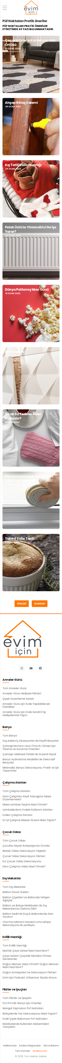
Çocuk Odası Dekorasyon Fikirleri (23, 856)
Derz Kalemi (14, 351)
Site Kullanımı (51, 1045)
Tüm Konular (22, 1051)
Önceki (21, 603)
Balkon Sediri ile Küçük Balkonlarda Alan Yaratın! (27, 915)
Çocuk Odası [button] (11, 832)
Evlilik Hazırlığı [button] (12, 937)
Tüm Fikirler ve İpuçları (17, 998)
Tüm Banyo (9, 735)
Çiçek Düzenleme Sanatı (18, 698)
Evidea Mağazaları (30, 1045)
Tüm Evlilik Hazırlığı (14, 945)
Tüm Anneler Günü (14, 688)
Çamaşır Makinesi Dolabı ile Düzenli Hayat (29, 754)
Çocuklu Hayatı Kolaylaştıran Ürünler (26, 845)
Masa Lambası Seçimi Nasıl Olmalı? (24, 804)
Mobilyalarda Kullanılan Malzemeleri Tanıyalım (25, 1025)
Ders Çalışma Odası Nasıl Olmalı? (23, 866)
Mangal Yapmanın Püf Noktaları (22, 1008)
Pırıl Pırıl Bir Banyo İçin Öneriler (22, 1003)
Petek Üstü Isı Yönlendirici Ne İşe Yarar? (30, 229)
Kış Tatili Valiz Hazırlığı (23, 165)
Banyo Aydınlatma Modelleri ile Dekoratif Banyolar (28, 761)
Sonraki (39, 603)
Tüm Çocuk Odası (13, 840)
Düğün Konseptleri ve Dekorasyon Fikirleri (29, 972)
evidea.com (40, 1051)
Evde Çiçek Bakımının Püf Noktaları (24, 1018)
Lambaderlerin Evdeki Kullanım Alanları (27, 809)
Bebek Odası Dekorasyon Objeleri (24, 850)
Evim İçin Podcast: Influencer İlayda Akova (29, 977)
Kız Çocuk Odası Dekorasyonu (21, 861)
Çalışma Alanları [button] (14, 783)
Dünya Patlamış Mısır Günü (27, 289)
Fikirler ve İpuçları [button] (14, 989)
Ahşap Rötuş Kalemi (21, 102)
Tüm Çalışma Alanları (16, 791)
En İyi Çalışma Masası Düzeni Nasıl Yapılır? (29, 820)
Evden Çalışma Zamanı (17, 815)
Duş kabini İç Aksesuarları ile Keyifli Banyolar (30, 740)
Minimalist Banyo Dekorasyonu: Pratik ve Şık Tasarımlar (30, 769)
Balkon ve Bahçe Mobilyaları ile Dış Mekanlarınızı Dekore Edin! (24, 907)
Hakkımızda (10, 1045)
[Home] (31, 8)
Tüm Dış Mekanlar (14, 886)
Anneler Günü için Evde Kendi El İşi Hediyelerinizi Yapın (24, 714)
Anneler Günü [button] (12, 680)
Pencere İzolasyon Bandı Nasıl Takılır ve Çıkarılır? (29, 478)
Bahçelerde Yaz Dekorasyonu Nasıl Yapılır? (29, 1013)
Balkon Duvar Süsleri (15, 892)
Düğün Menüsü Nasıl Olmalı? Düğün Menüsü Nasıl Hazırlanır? (30, 966)
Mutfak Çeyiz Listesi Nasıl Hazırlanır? (25, 950)
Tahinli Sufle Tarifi (19, 538)
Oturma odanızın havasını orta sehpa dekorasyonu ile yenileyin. (26, 924)
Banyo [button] (7, 727)
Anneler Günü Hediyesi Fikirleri (21, 693)
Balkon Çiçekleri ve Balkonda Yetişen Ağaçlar (26, 899)
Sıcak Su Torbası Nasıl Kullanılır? (23, 416)
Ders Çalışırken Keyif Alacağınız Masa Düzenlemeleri (26, 798)
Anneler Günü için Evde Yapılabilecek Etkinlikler (26, 705)
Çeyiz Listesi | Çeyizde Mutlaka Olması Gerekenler (26, 957)
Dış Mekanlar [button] (11, 878)
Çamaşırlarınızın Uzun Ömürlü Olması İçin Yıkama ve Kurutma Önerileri (29, 747)
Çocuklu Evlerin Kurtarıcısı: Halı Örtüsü (30, 42)
